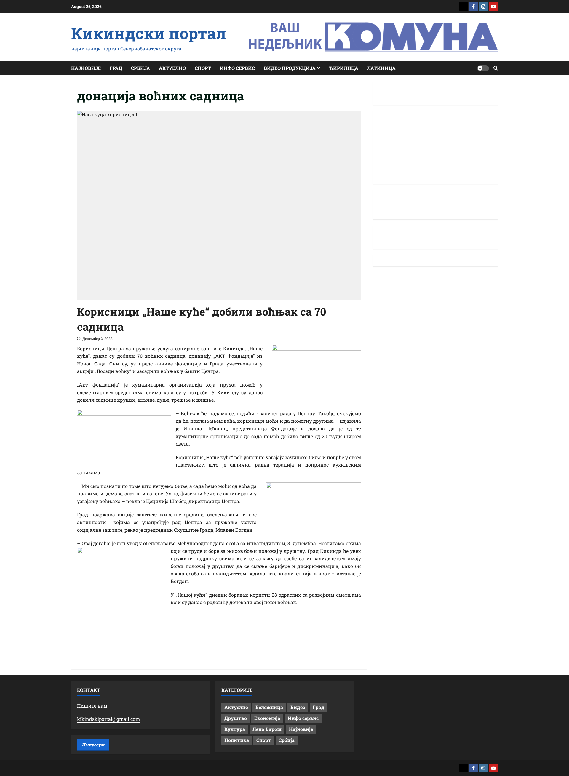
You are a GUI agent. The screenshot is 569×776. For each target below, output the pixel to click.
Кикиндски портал (148, 33)
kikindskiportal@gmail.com (108, 719)
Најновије (86, 68)
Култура (234, 729)
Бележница (269, 707)
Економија (267, 718)
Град (116, 68)
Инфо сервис (237, 68)
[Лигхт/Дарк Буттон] (483, 68)
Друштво (235, 718)
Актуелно (172, 68)
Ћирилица (343, 68)
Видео (297, 707)
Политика (236, 740)
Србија (140, 68)
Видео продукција (290, 68)
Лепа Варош (267, 729)
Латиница (381, 68)
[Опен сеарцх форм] (495, 68)
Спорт (203, 68)
